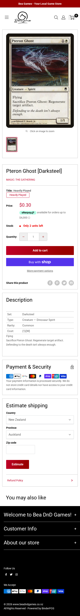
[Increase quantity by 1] (43, 237)
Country (10, 413)
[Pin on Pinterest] (57, 282)
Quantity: (11, 236)
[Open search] (56, 17)
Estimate (17, 464)
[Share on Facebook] (50, 282)
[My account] (63, 17)
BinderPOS (48, 608)
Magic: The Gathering (20, 179)
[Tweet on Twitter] (64, 282)
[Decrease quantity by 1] (23, 237)
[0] (72, 17)
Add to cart (40, 250)
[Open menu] (7, 17)
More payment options (40, 270)
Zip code (11, 442)
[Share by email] (71, 282)
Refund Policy (15, 480)
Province (11, 427)
